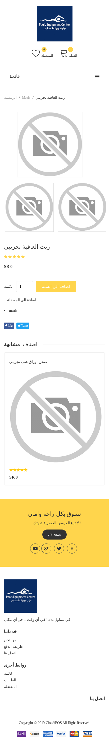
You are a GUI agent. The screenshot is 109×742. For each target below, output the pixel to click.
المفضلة (47, 56)
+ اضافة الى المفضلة (20, 300)
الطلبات (10, 680)
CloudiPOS (54, 723)
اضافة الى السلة (56, 286)
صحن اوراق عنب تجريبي (28, 362)
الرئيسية (10, 98)
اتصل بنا (10, 653)
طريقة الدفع (13, 647)
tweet (24, 326)
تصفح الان (54, 534)
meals (26, 98)
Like (10, 326)
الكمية (8, 287)
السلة (73, 56)
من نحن (10, 640)
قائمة (8, 673)
